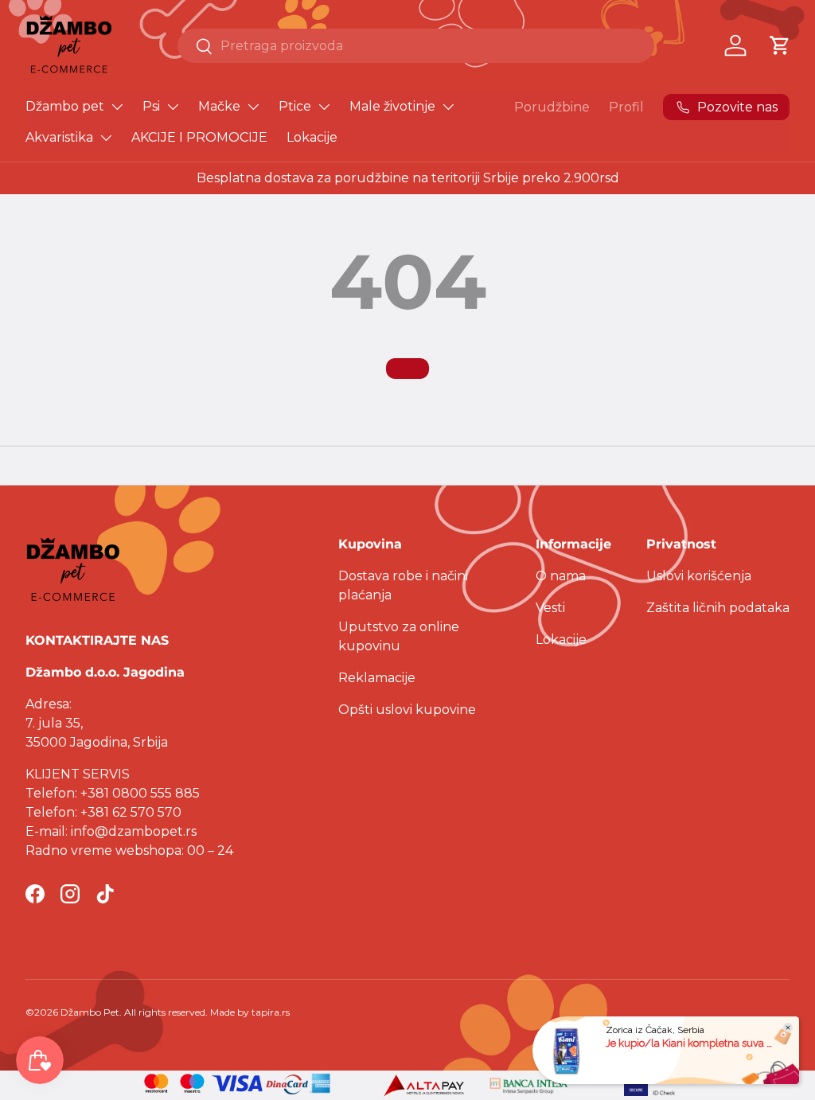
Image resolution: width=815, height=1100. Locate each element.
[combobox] (415, 46)
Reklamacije (376, 677)
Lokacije (312, 137)
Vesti (550, 607)
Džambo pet (64, 106)
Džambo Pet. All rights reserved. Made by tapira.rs (175, 1012)
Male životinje (392, 106)
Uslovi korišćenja (698, 575)
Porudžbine (552, 107)
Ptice (295, 106)
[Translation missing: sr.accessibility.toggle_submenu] (117, 106)
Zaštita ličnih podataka (718, 607)
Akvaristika (59, 137)
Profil (626, 107)
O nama (561, 575)
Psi (151, 106)
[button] (779, 45)
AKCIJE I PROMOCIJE (199, 137)
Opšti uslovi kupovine (407, 709)
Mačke (219, 106)
